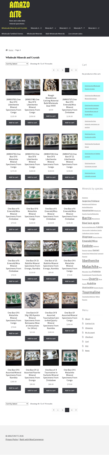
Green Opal (85, 253)
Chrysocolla (86, 230)
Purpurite (85, 279)
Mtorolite (85, 272)
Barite (87, 218)
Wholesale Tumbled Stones (12, 33)
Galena (90, 250)
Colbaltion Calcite (96, 230)
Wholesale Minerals (34, 33)
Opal (90, 272)
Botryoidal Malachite (89, 227)
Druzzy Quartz (97, 237)
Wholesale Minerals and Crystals (14, 28)
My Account (90, 332)
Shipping (89, 328)
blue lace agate (90, 222)
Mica (100, 267)
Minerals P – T (79, 28)
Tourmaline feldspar (88, 297)
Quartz (93, 279)
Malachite (90, 266)
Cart (87, 341)
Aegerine (85, 198)
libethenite (90, 260)
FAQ (86, 346)
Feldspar (96, 246)
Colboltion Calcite (88, 233)
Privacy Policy (12, 439)
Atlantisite (97, 211)
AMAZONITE (19, 9)
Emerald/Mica (89, 241)
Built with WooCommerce (31, 439)
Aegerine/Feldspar (91, 201)
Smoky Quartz (98, 288)
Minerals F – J (50, 28)
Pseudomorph (87, 275)
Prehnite (96, 271)
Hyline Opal (93, 253)
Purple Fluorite (97, 275)
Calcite (99, 227)
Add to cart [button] (13, 122)
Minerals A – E (36, 28)
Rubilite (91, 283)
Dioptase (87, 236)
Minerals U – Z (93, 28)
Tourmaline (91, 292)
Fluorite (84, 250)
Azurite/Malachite (93, 214)
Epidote (87, 246)
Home (11, 50)
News (87, 350)
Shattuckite (88, 287)
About (87, 319)
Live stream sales (75, 33)
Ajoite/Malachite (87, 207)
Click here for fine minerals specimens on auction (92, 124)
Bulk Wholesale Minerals (55, 33)
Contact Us (90, 323)
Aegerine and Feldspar (89, 204)
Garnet (96, 250)
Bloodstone (96, 219)
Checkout (89, 337)
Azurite (84, 214)
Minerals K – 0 (65, 28)
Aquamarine (88, 210)
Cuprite (96, 233)
